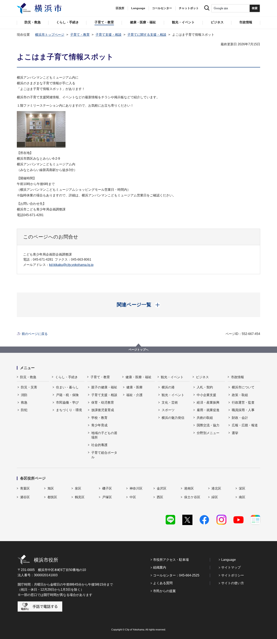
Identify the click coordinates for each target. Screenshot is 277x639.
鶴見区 (80, 497)
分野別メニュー (208, 433)
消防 (24, 395)
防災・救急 (28, 377)
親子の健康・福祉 (104, 387)
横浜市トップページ (49, 34)
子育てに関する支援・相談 (146, 34)
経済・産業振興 (208, 402)
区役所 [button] (120, 8)
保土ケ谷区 (192, 497)
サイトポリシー (232, 575)
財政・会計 (240, 417)
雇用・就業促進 (208, 410)
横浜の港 (168, 387)
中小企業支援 (206, 395)
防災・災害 (29, 387)
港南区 (189, 488)
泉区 (78, 488)
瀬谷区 (25, 497)
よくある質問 (163, 583)
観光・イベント (172, 377)
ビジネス (202, 377)
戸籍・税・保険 (67, 395)
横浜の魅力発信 (173, 417)
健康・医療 (134, 387)
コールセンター (162, 8)
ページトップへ (138, 349)
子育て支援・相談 (108, 34)
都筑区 (52, 497)
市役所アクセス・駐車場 (171, 559)
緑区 (215, 497)
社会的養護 (99, 445)
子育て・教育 (80, 34)
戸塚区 (107, 497)
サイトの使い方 (232, 583)
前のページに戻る (35, 334)
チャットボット (189, 8)
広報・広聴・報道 (245, 425)
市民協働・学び (67, 402)
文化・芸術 (170, 402)
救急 (24, 402)
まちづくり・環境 (69, 410)
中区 (133, 497)
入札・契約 (205, 387)
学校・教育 (99, 417)
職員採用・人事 (243, 410)
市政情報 (237, 377)
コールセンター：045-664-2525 (176, 575)
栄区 (242, 488)
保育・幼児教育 (102, 402)
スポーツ (168, 410)
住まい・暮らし (67, 387)
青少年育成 (99, 425)
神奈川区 (136, 488)
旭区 (50, 488)
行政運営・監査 (243, 402)
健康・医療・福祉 (138, 377)
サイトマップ (231, 567)
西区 (160, 497)
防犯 (24, 410)
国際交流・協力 (208, 425)
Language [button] (138, 8)
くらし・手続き (66, 377)
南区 (242, 497)
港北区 (216, 488)
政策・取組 (240, 395)
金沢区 (161, 488)
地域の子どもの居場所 (104, 435)
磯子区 (107, 488)
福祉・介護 (134, 395)
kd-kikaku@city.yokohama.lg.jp (71, 264)
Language (228, 559)
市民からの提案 (164, 591)
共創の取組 (205, 417)
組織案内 (159, 567)
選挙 (235, 433)
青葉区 (25, 488)
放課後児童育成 (102, 410)
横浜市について (243, 387)
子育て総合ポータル (104, 455)
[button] (138, 305)
